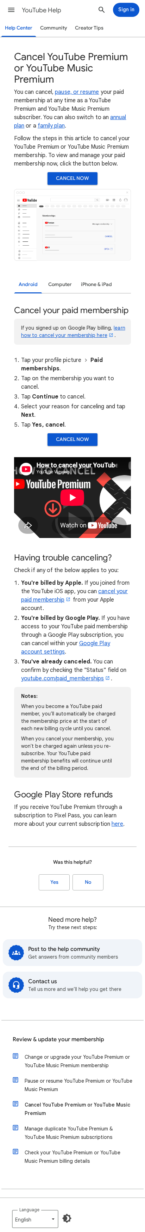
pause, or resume (77, 92)
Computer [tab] (60, 284)
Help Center (18, 28)
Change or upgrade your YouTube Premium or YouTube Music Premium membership (77, 1061)
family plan (51, 125)
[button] (11, 9)
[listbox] (35, 1219)
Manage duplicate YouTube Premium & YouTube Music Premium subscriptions (69, 1133)
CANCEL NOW (72, 178)
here (117, 824)
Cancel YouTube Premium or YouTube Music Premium (77, 1109)
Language (29, 1209)
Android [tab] (28, 284)
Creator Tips (89, 28)
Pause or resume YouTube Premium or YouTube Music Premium (78, 1085)
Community (53, 28)
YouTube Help (41, 10)
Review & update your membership (58, 1039)
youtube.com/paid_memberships (62, 678)
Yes (54, 882)
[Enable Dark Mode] (66, 1218)
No (88, 882)
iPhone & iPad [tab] (96, 284)
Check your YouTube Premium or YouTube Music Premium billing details (72, 1156)
